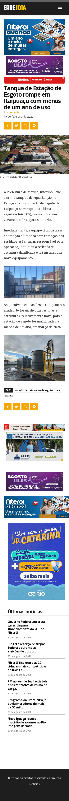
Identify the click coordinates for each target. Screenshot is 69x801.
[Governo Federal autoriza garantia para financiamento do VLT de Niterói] (57, 626)
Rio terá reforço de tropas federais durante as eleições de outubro (26, 647)
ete (58, 390)
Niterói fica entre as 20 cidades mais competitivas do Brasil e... (27, 666)
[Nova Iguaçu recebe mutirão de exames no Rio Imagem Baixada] (57, 723)
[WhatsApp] (25, 125)
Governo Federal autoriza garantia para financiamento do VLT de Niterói (26, 627)
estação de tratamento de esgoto (34, 390)
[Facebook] (8, 125)
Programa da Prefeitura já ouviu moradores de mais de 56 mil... (27, 703)
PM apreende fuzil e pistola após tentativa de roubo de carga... (28, 685)
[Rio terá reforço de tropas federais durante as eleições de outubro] (57, 649)
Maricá (9, 395)
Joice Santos (17, 112)
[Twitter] (16, 125)
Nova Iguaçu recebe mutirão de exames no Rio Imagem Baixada (27, 722)
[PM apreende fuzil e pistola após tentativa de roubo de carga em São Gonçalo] (57, 686)
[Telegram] (34, 125)
